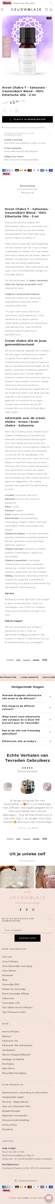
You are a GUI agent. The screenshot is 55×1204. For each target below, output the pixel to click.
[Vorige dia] (4, 3)
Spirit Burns (8, 1068)
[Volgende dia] (50, 3)
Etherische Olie (10, 1041)
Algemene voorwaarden (15, 1115)
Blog (4, 980)
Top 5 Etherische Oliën (14, 1012)
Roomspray (8, 1064)
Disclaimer (7, 1129)
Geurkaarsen (9, 1050)
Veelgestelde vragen (13, 1097)
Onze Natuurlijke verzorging (17, 966)
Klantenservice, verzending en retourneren (25, 1092)
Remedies (7, 975)
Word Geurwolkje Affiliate (15, 993)
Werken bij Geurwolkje (14, 989)
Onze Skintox (9, 970)
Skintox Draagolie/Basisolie (16, 1054)
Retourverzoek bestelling (15, 1120)
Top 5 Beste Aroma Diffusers (17, 1007)
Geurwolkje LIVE (11, 1003)
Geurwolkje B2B (10, 984)
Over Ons (7, 957)
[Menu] (2, 9)
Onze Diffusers (10, 961)
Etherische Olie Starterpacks (17, 1045)
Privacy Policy (9, 1125)
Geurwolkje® (23, 1198)
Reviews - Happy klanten (15, 1102)
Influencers (8, 998)
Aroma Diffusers (10, 1031)
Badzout (6, 1036)
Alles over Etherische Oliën (16, 1106)
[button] (46, 9)
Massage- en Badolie (13, 1059)
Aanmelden (27, 938)
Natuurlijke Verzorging (14, 1073)
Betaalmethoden (11, 1111)
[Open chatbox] (49, 1198)
